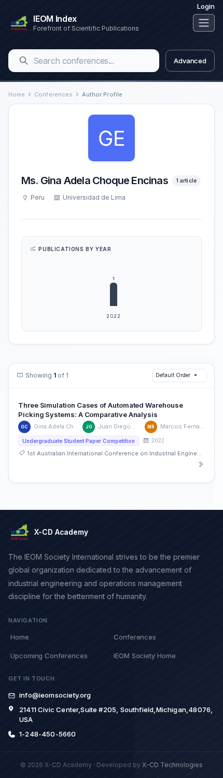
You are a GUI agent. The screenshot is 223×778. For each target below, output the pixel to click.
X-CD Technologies (172, 765)
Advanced (190, 61)
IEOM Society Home (145, 655)
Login (206, 6)
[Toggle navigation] (204, 23)
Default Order (173, 375)
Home (16, 94)
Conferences (53, 94)
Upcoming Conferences (48, 655)
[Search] (24, 60)
